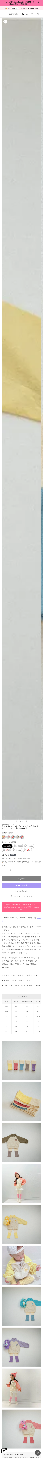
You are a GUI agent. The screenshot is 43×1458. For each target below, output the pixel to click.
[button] (4, 14)
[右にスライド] (26, 821)
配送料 (8, 858)
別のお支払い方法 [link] (21, 891)
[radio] (4, 837)
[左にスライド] (16, 821)
